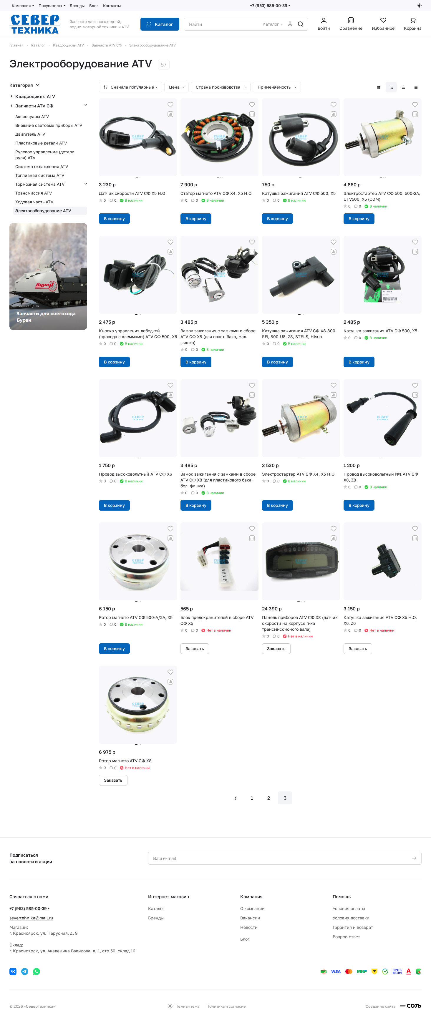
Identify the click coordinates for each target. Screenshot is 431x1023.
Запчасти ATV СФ (34, 105)
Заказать (194, 648)
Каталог (156, 908)
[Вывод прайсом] (416, 87)
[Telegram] (24, 971)
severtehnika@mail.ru (31, 917)
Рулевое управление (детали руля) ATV (44, 154)
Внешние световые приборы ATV (48, 125)
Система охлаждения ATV (41, 166)
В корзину (114, 218)
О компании (252, 908)
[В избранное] (170, 105)
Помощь (342, 896)
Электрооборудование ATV (43, 210)
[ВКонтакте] (12, 971)
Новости (249, 927)
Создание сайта (381, 1006)
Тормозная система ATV (39, 184)
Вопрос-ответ (346, 936)
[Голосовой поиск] (290, 24)
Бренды (156, 917)
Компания (251, 896)
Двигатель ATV (30, 134)
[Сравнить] (170, 114)
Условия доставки (351, 917)
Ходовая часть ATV (34, 201)
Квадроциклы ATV (35, 96)
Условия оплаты (349, 908)
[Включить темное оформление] (419, 5)
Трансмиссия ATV (33, 192)
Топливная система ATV (39, 175)
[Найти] (300, 24)
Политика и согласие (226, 1006)
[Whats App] (36, 971)
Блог (244, 938)
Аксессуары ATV (32, 116)
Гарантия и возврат (353, 927)
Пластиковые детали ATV (41, 142)
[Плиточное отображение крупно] (378, 87)
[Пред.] (235, 797)
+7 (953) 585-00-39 (268, 5)
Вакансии (250, 917)
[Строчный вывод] (403, 87)
